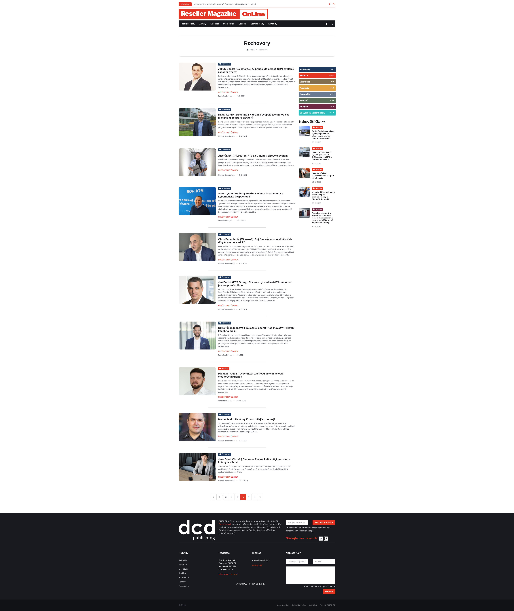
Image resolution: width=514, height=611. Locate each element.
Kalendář (214, 24)
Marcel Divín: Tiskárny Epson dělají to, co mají (246, 419)
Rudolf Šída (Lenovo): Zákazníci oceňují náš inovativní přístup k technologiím (256, 329)
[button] (331, 23)
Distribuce (183, 569)
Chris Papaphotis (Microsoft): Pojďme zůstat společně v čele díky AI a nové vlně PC (255, 241)
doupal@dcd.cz (226, 569)
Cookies (313, 605)
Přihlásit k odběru (324, 522)
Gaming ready (257, 24)
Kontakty (272, 24)
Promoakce (228, 24)
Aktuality (183, 560)
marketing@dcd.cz (261, 560)
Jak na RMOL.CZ (327, 605)
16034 (331, 75)
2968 (332, 113)
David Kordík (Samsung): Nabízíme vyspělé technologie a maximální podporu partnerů (253, 116)
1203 (332, 100)
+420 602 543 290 (228, 566)
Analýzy (182, 573)
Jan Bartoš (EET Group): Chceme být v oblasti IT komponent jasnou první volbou (255, 284)
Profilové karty (188, 24)
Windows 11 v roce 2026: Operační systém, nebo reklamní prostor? (225, 4)
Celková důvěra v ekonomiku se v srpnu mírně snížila (323, 175)
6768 (332, 88)
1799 (332, 94)
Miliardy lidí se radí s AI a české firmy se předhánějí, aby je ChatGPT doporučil (323, 195)
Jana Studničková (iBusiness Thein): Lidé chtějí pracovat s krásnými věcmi (254, 461)
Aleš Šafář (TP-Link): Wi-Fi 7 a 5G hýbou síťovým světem (253, 155)
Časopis (242, 24)
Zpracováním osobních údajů (299, 531)
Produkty (183, 564)
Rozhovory (184, 577)
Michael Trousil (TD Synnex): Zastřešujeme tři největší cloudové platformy (251, 375)
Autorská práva (299, 605)
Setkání (182, 582)
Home (251, 50)
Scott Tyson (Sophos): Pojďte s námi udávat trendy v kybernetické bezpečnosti (250, 195)
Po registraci (225, 524)
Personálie (184, 586)
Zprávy (202, 24)
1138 (332, 107)
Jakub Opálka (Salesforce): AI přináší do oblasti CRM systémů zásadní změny (256, 70)
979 (332, 82)
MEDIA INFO (257, 565)
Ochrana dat (283, 605)
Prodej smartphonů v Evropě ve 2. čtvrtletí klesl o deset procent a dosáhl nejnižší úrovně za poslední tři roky (322, 218)
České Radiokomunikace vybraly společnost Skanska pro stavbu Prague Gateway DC (323, 134)
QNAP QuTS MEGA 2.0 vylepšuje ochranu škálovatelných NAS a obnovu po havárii (322, 155)
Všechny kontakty (229, 574)
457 (332, 69)
